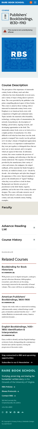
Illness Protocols (9, 391)
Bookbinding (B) (7, 252)
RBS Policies (7, 387)
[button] (31, 2)
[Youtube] (18, 412)
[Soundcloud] (22, 412)
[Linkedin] (6, 412)
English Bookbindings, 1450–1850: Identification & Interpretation (17, 329)
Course (5, 10)
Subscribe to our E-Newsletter (15, 362)
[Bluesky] (10, 412)
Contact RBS (7, 396)
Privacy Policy (16, 421)
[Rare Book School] (14, 2)
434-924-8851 (7, 407)
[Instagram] (2, 412)
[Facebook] (14, 412)
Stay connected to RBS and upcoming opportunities (19, 356)
